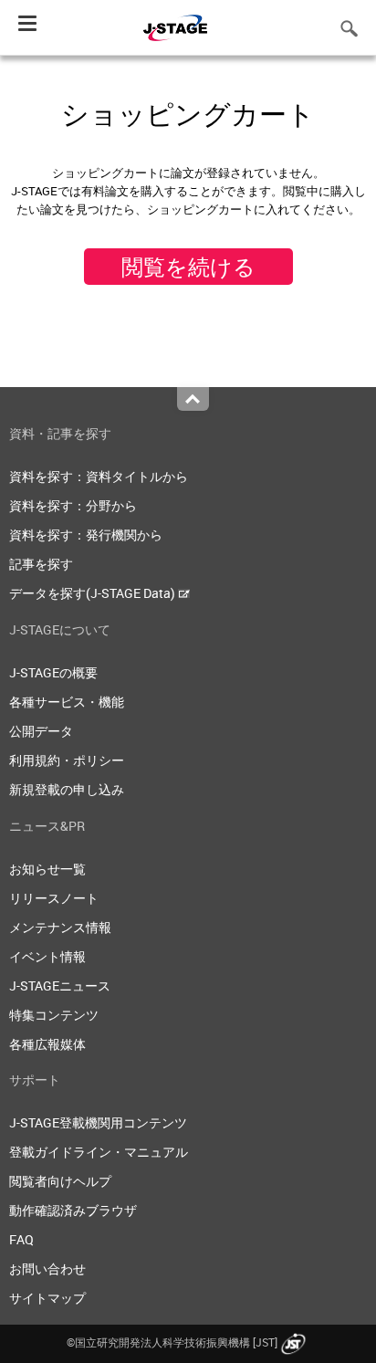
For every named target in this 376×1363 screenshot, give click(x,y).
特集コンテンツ (54, 1014)
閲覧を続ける (188, 266)
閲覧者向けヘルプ (60, 1181)
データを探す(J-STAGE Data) (93, 593)
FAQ (21, 1239)
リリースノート (54, 898)
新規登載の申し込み (66, 789)
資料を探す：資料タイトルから (98, 476)
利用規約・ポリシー (66, 760)
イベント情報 (47, 956)
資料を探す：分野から (73, 505)
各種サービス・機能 (66, 701)
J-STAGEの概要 (53, 672)
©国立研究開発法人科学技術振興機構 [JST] (172, 1342)
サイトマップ (47, 1297)
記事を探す (41, 563)
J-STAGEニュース (59, 985)
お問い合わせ (47, 1268)
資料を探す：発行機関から (85, 534)
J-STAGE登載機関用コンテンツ (98, 1122)
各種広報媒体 (47, 1044)
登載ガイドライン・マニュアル (98, 1151)
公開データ (41, 730)
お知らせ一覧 (47, 868)
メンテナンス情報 (60, 927)
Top (193, 399)
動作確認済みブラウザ (73, 1210)
